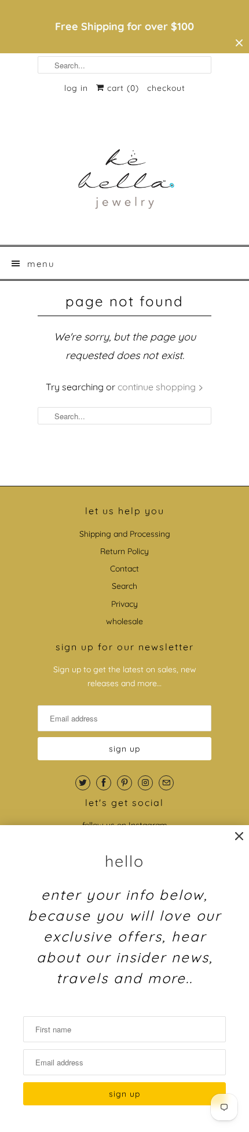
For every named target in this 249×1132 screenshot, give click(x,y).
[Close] (239, 836)
